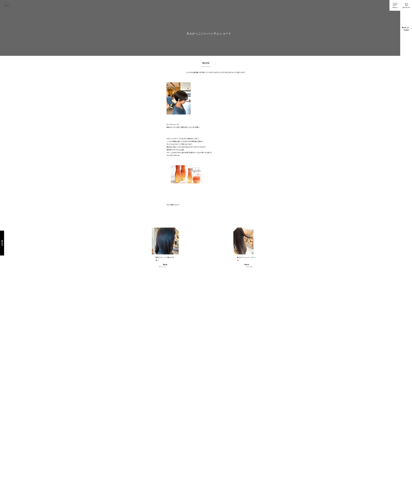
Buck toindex (405, 28)
